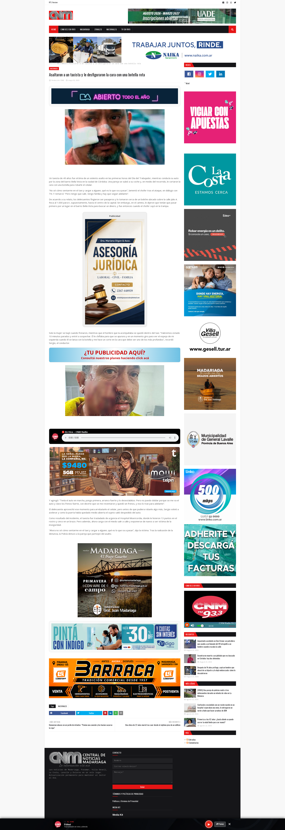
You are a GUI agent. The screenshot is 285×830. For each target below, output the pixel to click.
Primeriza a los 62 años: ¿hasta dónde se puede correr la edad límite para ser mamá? (215, 721)
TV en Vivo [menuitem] (125, 29)
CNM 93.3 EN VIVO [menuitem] (68, 29)
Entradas (192, 739)
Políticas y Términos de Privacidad (125, 801)
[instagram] (227, 2)
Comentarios (193, 742)
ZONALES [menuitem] (98, 29)
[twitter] (234, 2)
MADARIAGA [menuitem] (85, 29)
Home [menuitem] (53, 29)
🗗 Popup (220, 824)
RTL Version (53, 2)
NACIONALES (62, 64)
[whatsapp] (231, 2)
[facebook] (223, 2)
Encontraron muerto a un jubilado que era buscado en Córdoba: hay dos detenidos (216, 657)
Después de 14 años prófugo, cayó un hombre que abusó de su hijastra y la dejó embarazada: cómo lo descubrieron (216, 670)
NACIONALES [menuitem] (111, 29)
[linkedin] (220, 74)
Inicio (52, 64)
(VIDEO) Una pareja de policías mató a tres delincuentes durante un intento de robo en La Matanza (214, 693)
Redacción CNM (58, 80)
